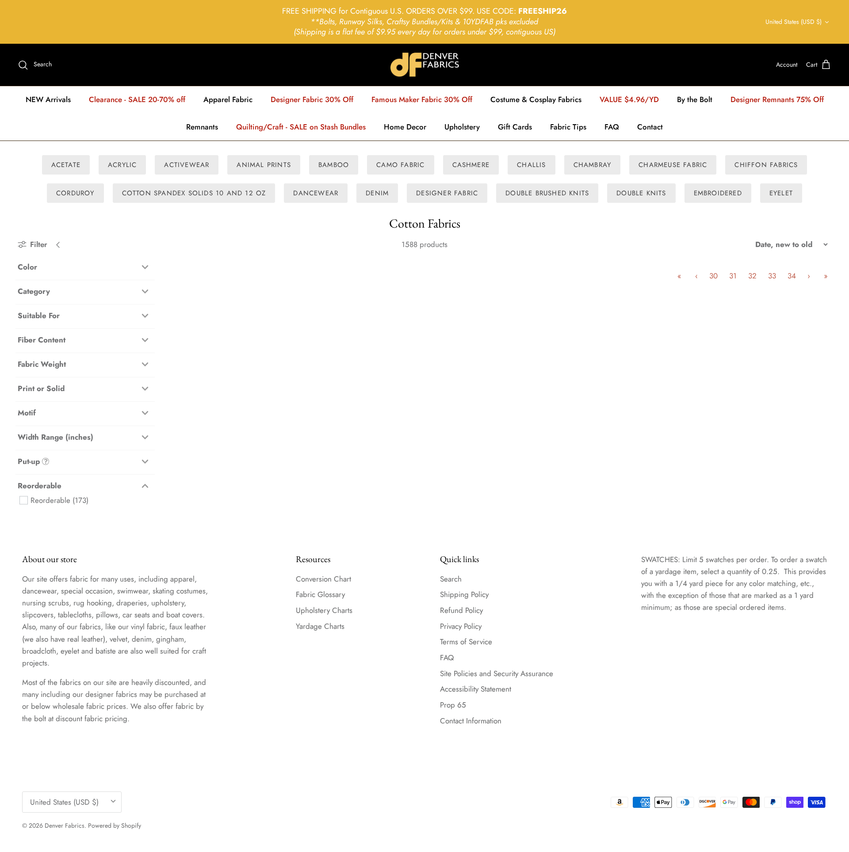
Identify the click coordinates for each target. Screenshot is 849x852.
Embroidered (718, 193)
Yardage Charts (320, 626)
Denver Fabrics (64, 825)
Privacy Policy (461, 626)
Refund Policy (461, 610)
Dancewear (315, 193)
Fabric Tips (568, 127)
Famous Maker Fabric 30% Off (421, 99)
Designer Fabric (447, 193)
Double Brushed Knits (547, 193)
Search (451, 579)
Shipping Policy (464, 594)
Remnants (202, 127)
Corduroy (75, 193)
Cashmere (471, 165)
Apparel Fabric (227, 99)
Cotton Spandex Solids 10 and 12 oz (194, 193)
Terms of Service (466, 641)
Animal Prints (264, 165)
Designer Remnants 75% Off (777, 99)
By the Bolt (694, 99)
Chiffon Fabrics (766, 165)
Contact (650, 127)
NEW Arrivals (48, 99)
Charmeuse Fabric (673, 165)
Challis (531, 165)
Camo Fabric (400, 165)
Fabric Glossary (320, 594)
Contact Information (470, 720)
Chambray (593, 165)
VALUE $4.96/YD (629, 99)
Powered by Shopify (114, 825)
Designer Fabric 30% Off (312, 99)
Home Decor (405, 127)
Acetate (65, 165)
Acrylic (122, 165)
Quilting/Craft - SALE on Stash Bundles (301, 127)
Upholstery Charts (324, 610)
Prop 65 (453, 705)
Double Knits (641, 193)
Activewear (186, 165)
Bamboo (333, 165)
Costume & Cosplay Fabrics (535, 99)
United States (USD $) (793, 21)
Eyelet (781, 193)
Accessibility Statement (475, 689)
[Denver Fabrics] (424, 65)
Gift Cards (515, 127)
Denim (377, 193)
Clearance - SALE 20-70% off (137, 99)
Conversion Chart (323, 579)
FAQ (611, 127)
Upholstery (462, 127)
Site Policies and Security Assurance (496, 673)
